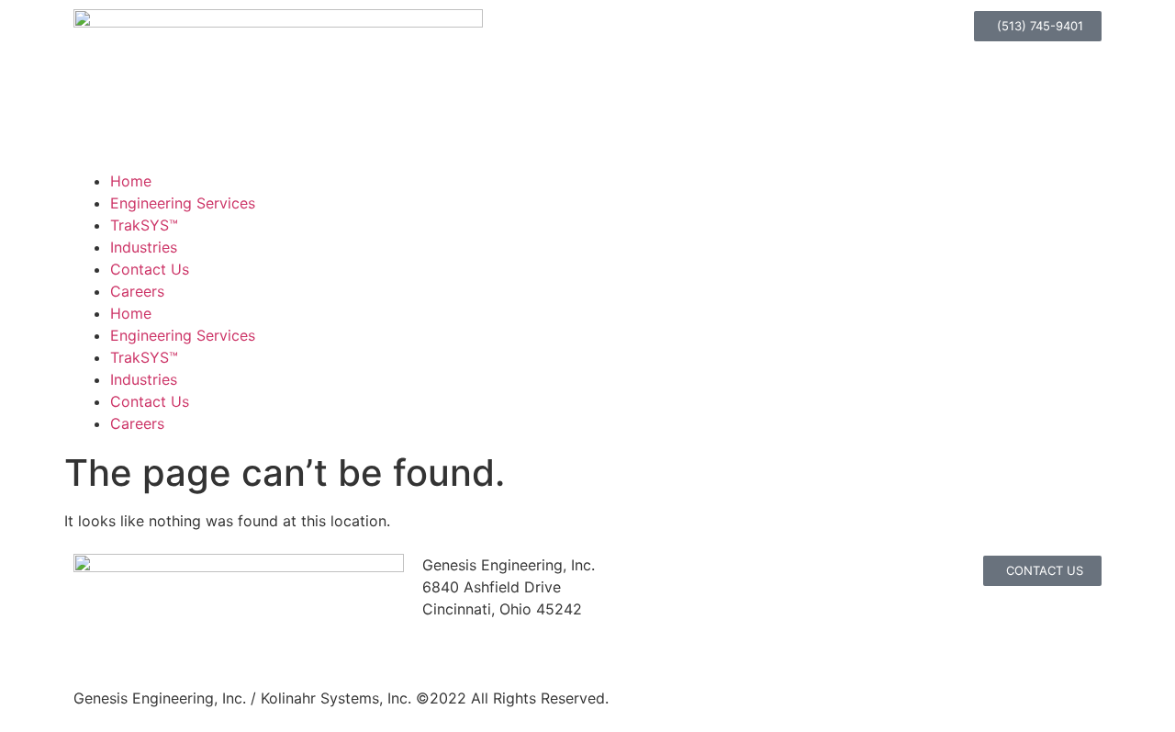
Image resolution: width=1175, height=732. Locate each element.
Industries (143, 247)
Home (130, 181)
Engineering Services (182, 203)
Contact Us (149, 269)
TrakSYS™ (144, 225)
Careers (137, 291)
